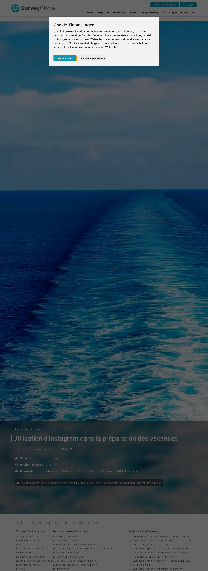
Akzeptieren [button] (65, 58)
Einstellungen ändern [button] (93, 58)
